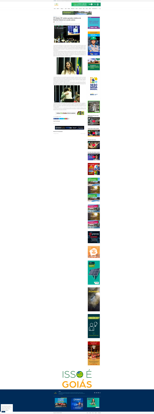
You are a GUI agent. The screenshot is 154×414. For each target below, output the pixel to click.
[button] (98, 8)
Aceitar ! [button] (3, 411)
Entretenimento (94, 8)
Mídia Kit (96, 412)
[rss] (100, 0)
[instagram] (100, 392)
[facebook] (94, 392)
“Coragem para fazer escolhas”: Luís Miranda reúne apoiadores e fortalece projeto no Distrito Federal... (69, 0)
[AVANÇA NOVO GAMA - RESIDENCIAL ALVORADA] (94, 64)
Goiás (66, 8)
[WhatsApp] (64, 118)
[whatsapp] (95, 0)
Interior (77, 8)
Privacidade (99, 412)
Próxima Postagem (83, 133)
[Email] (67, 118)
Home (55, 8)
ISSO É (58, 8)
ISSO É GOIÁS (60, 412)
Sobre (93, 412)
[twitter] (96, 392)
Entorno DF (72, 8)
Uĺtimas (62, 8)
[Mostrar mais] (69, 118)
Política (90, 8)
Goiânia (69, 8)
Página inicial (55, 16)
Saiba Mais (7, 410)
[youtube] (96, 0)
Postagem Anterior (56, 133)
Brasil (84, 8)
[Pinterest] (66, 118)
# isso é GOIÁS (59, 16)
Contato (90, 412)
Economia (80, 8)
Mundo (87, 8)
